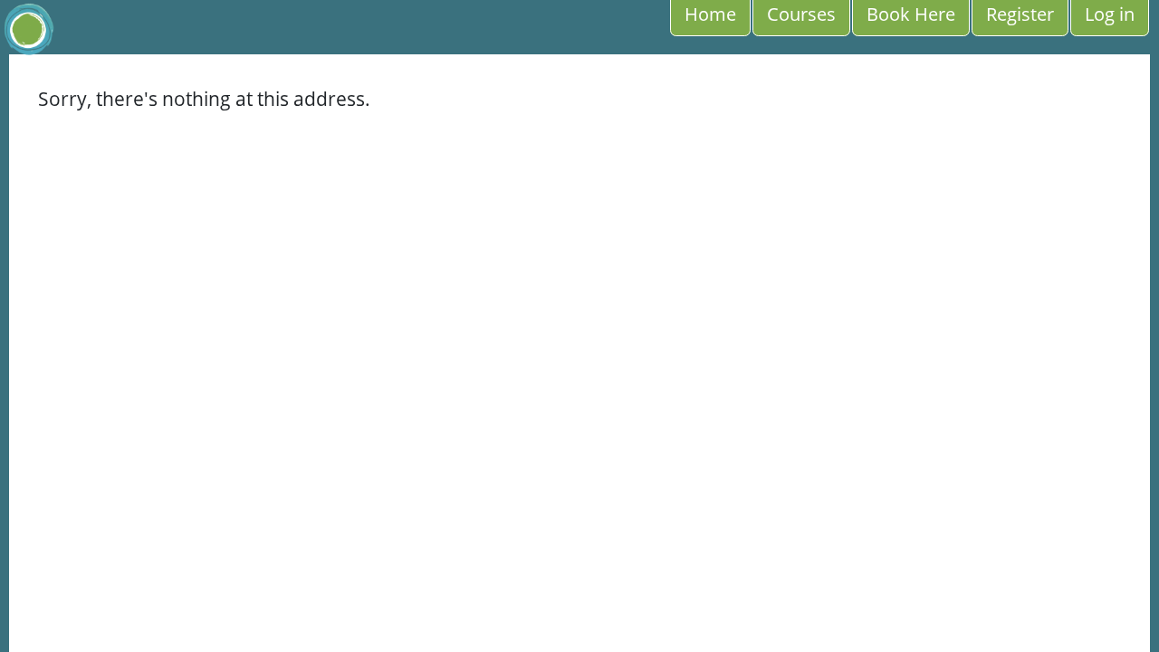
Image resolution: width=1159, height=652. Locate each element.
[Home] (28, 29)
